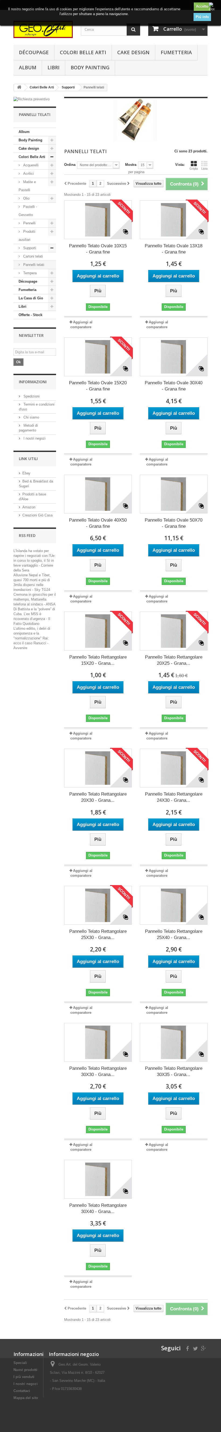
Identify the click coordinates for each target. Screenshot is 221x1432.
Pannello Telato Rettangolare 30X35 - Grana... (173, 1071)
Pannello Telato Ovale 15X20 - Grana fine (98, 386)
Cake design (133, 52)
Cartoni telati (32, 256)
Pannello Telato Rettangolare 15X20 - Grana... (98, 660)
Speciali (20, 1363)
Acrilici (28, 174)
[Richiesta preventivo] (34, 99)
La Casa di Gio (31, 298)
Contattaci (21, 1391)
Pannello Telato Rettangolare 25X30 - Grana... (98, 934)
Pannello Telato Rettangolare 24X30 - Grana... (173, 797)
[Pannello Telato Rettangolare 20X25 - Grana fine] (174, 631)
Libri (53, 67)
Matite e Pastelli (27, 186)
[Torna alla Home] (19, 87)
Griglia (193, 168)
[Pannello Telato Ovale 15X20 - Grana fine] (98, 357)
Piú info (202, 17)
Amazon (28, 507)
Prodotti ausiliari (27, 235)
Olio (25, 198)
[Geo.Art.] (43, 29)
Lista (204, 168)
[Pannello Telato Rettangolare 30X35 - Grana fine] (174, 1042)
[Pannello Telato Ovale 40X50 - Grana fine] (98, 494)
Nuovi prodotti (25, 1370)
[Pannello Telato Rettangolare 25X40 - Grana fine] (174, 905)
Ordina (69, 165)
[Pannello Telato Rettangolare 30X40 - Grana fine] (98, 1179)
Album (27, 67)
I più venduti (23, 1377)
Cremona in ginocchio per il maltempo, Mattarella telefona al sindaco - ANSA (34, 599)
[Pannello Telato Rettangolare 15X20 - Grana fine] (98, 631)
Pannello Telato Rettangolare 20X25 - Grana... (173, 660)
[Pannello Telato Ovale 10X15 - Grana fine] (98, 220)
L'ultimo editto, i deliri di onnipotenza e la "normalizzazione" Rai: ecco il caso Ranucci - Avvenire (31, 638)
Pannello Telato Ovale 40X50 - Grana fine (98, 523)
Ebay (26, 473)
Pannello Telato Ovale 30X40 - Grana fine (173, 386)
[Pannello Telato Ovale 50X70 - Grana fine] (174, 494)
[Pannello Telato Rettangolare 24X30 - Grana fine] (174, 768)
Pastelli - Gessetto (28, 211)
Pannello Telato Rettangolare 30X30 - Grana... (98, 1071)
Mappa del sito (25, 1398)
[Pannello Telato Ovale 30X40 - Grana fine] (174, 357)
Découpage (34, 52)
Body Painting (90, 67)
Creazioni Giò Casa (37, 515)
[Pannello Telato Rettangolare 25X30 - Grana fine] (98, 905)
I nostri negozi (34, 438)
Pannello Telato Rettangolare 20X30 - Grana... (98, 797)
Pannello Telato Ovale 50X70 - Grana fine (173, 523)
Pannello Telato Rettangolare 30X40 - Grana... (98, 1208)
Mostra (130, 165)
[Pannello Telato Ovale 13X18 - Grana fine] (174, 220)
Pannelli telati (33, 265)
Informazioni (33, 381)
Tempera (29, 273)
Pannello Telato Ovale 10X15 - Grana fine (98, 249)
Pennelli (29, 223)
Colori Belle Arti (83, 52)
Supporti (29, 248)
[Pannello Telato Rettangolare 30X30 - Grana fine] (98, 1042)
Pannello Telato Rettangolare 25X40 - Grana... (173, 934)
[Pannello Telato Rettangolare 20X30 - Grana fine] (98, 768)
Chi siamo (30, 417)
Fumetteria (176, 52)
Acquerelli (30, 165)
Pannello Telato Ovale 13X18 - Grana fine (173, 249)
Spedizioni (31, 396)
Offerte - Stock (30, 315)
